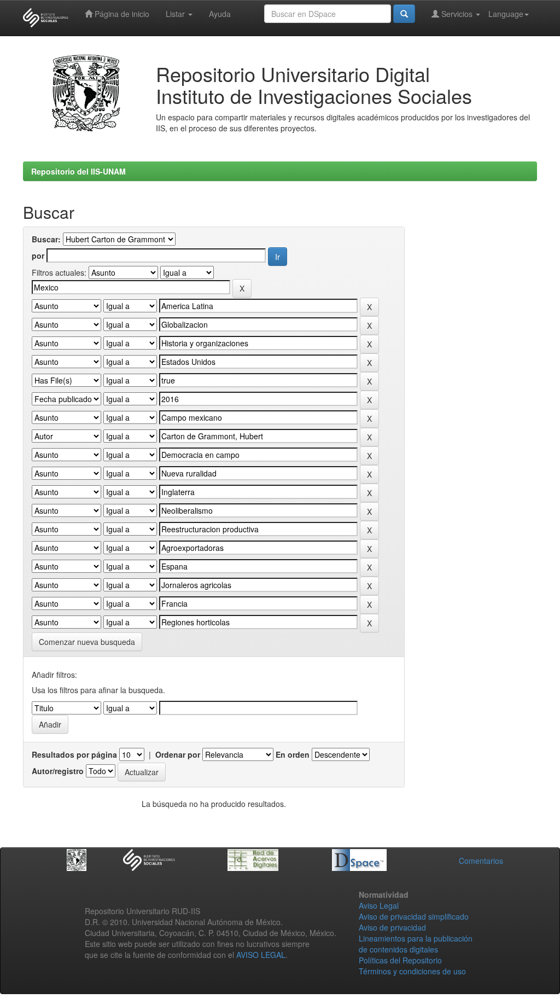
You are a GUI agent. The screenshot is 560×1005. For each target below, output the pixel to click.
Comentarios (481, 860)
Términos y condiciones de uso (412, 971)
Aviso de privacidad (392, 927)
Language (505, 13)
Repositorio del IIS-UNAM (78, 171)
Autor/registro (58, 770)
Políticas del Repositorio (400, 960)
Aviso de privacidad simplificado (414, 916)
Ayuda (220, 13)
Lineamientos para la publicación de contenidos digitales (415, 944)
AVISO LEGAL (260, 954)
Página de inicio (120, 13)
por (38, 255)
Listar (176, 13)
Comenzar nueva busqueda (87, 641)
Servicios (457, 13)
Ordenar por (177, 754)
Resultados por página (74, 754)
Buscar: (46, 239)
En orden (293, 754)
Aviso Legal (379, 905)
